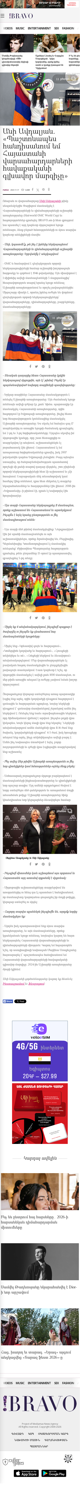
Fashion (68, 28)
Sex (56, 28)
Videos (7, 28)
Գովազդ (18, 1433)
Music (20, 28)
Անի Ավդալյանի (50, 201)
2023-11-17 (14, 190)
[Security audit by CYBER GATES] (13, 1462)
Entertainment (39, 28)
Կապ (31, 1433)
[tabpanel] (40, 340)
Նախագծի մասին (27, 1440)
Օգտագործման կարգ (53, 1433)
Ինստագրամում (14, 984)
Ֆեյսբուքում (36, 984)
